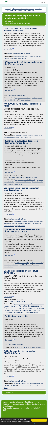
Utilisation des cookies (22, 404)
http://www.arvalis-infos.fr (17, 95)
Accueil (5, 402)
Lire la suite (8, 49)
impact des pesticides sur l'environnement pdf (18, 310)
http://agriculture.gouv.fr (16, 301)
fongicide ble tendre (21, 58)
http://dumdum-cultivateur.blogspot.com (23, 177)
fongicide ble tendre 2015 (35, 221)
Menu (43, 2)
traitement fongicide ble (21, 383)
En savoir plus (33, 423)
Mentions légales (16, 402)
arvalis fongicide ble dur (36, 56)
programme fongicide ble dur (22, 98)
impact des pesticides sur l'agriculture (31, 308)
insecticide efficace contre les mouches (17, 224)
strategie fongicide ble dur (21, 56)
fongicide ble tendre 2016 (22, 263)
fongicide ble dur (9, 58)
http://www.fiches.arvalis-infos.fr (19, 53)
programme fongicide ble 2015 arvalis (25, 180)
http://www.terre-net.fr (16, 344)
